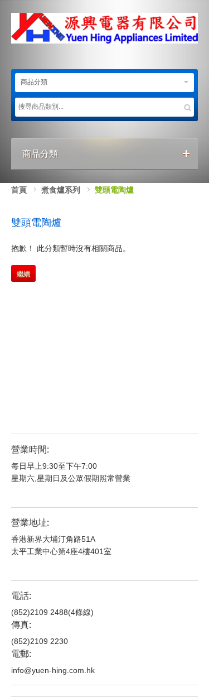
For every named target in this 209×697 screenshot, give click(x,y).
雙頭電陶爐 (114, 189)
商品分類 (34, 82)
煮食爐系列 (60, 189)
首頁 (19, 189)
